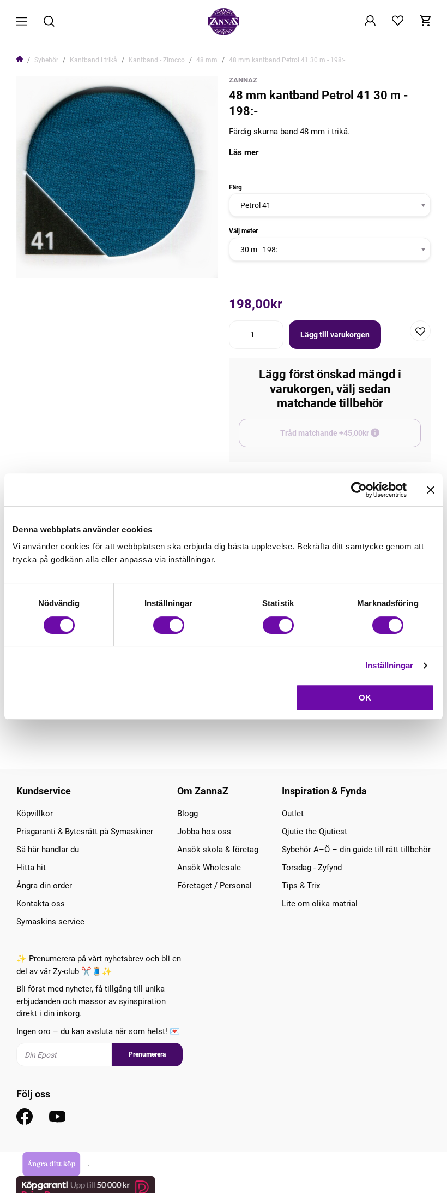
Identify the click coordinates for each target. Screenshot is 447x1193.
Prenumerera (147, 1054)
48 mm (207, 60)
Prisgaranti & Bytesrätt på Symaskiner (84, 831)
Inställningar (389, 665)
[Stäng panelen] (430, 490)
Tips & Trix (301, 886)
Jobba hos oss (204, 831)
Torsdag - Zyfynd (312, 868)
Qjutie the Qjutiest (314, 831)
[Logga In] (370, 21)
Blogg (187, 813)
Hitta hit (31, 868)
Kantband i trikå (93, 60)
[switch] (168, 625)
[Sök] (49, 22)
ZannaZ (243, 80)
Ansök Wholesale (209, 868)
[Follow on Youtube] (57, 1116)
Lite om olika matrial (320, 904)
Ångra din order (44, 886)
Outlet (293, 813)
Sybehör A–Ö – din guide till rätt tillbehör (356, 849)
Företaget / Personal (214, 886)
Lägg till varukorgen (335, 334)
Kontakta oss (40, 904)
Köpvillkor (34, 813)
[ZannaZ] (223, 21)
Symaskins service (50, 922)
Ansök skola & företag (217, 849)
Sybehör (46, 60)
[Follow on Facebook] (24, 1116)
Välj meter (243, 231)
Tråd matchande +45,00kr (350, 438)
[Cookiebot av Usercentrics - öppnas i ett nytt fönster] (359, 490)
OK (365, 697)
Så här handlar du (47, 849)
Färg (235, 187)
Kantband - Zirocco (157, 60)
